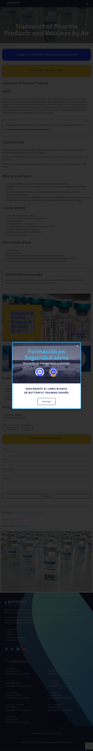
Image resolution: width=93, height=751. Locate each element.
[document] (46, 375)
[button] (77, 346)
